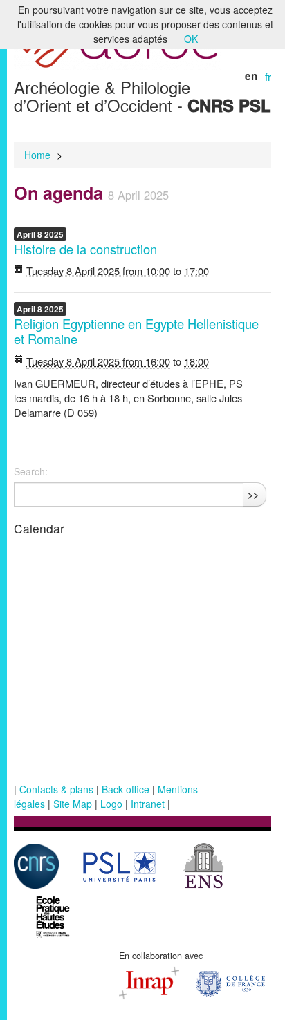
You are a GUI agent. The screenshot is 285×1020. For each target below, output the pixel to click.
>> (253, 494)
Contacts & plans (56, 789)
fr (268, 76)
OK (191, 39)
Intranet (148, 804)
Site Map (72, 804)
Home (37, 155)
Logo (111, 804)
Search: (31, 471)
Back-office (125, 789)
